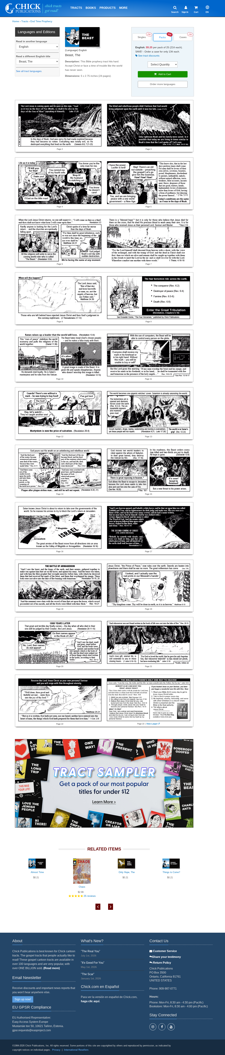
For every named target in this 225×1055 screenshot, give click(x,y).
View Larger (152, 724)
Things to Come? (171, 872)
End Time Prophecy (41, 21)
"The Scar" (87, 974)
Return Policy (161, 962)
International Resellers (76, 1049)
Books (91, 7)
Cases (183, 37)
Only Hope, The (127, 872)
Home (15, 21)
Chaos (82, 887)
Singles (142, 37)
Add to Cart (163, 74)
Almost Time (37, 872)
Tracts (76, 7)
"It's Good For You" (92, 962)
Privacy (56, 1049)
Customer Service (164, 951)
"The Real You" (90, 951)
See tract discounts (148, 55)
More (123, 7)
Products (107, 7)
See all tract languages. (29, 71)
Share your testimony (166, 956)
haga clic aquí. (90, 1001)
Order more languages (162, 84)
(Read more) (51, 968)
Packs (162, 37)
